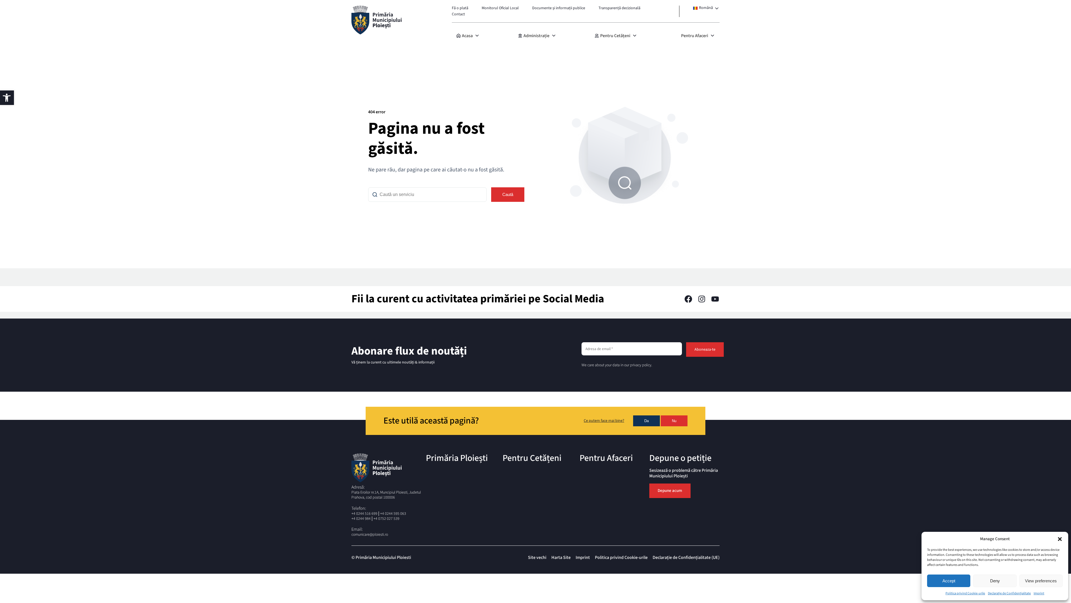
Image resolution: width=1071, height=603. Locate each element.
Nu (674, 421)
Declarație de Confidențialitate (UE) (686, 557)
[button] (1060, 539)
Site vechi (537, 557)
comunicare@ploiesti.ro (369, 534)
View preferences (1041, 580)
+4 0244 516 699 (364, 513)
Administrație (536, 36)
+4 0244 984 (361, 518)
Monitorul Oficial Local (500, 8)
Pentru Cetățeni (615, 36)
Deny (995, 580)
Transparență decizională (619, 8)
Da (646, 421)
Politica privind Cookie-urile (965, 593)
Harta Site (561, 557)
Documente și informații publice (558, 8)
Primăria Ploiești (457, 458)
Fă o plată (460, 8)
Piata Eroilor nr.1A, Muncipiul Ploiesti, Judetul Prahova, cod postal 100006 (386, 495)
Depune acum (670, 491)
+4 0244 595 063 (393, 513)
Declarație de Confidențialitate (1009, 593)
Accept (948, 580)
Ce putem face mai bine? (604, 420)
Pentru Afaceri (694, 36)
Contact (458, 14)
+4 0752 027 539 (386, 518)
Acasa (467, 36)
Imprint (1039, 593)
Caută (507, 194)
